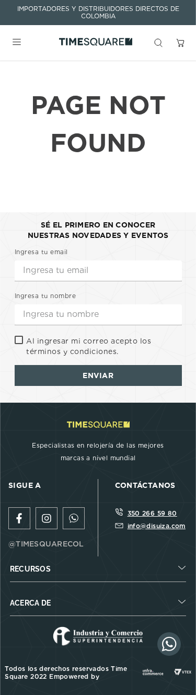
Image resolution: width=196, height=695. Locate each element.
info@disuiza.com (157, 526)
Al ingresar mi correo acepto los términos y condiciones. (88, 346)
